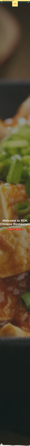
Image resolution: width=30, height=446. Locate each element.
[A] (1, 444)
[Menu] (2, 2)
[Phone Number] (28, 2)
